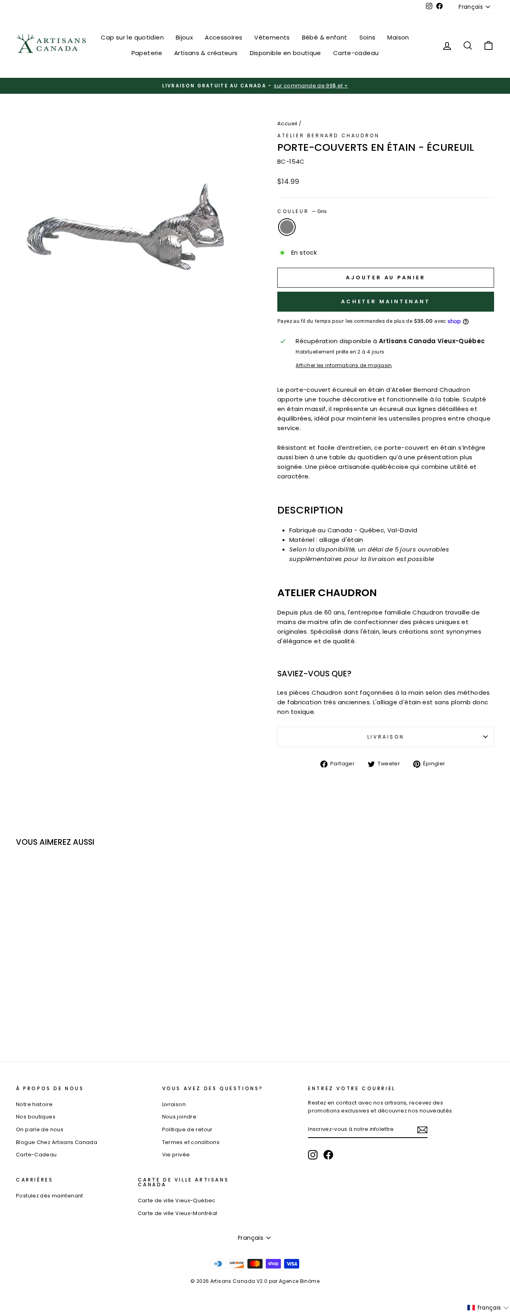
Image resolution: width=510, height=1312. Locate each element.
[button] (488, 1307)
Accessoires (223, 37)
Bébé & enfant (324, 37)
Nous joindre (179, 1116)
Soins (367, 37)
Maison (398, 37)
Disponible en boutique (285, 53)
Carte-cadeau (356, 53)
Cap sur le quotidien (132, 37)
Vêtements (272, 37)
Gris (287, 227)
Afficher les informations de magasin (344, 365)
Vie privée (176, 1154)
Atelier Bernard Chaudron (328, 135)
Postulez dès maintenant (49, 1195)
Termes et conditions (191, 1142)
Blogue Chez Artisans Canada (56, 1142)
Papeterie (146, 53)
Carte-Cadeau (36, 1154)
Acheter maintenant (385, 301)
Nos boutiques (35, 1116)
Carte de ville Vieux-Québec (177, 1200)
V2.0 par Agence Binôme (288, 1281)
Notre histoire (34, 1104)
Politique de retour (187, 1129)
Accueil (287, 123)
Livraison (385, 736)
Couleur (302, 211)
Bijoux (184, 37)
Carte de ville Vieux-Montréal (178, 1213)
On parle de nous (39, 1129)
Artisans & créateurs (206, 53)
